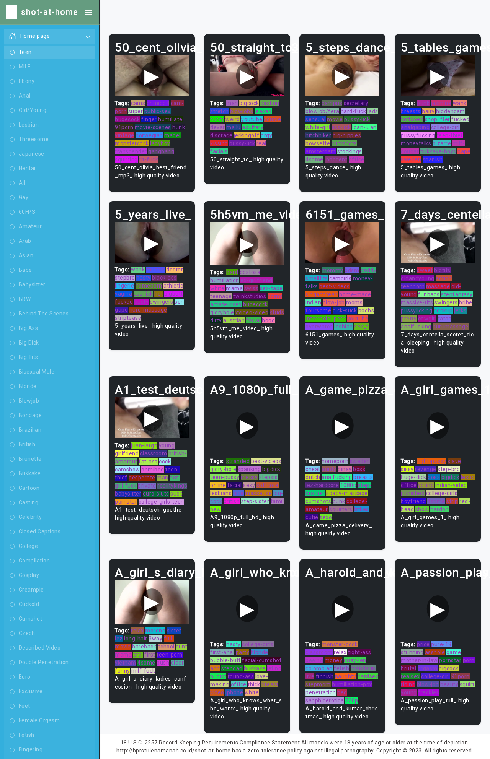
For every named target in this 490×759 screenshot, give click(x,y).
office (356, 159)
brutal (408, 668)
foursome (318, 310)
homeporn (149, 286)
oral (138, 655)
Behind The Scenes (44, 313)
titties (361, 509)
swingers (161, 302)
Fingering (31, 749)
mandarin (363, 668)
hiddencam (450, 111)
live (309, 676)
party (243, 652)
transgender (131, 151)
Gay (24, 197)
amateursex (226, 304)
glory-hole (223, 469)
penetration (320, 692)
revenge (425, 469)
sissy (407, 469)
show (422, 509)
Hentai (27, 168)
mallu (233, 127)
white (217, 288)
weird (232, 119)
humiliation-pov (352, 684)
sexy (249, 485)
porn (469, 660)
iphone (234, 692)
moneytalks (416, 143)
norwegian (149, 135)
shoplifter (437, 119)
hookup (443, 310)
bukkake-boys (438, 151)
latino (274, 668)
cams (138, 103)
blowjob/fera (322, 111)
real (261, 143)
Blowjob (29, 401)
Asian (26, 255)
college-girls (442, 493)
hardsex (368, 676)
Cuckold (29, 604)
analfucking (416, 326)
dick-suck (345, 310)
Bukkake (30, 473)
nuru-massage (148, 310)
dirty (216, 320)
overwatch (319, 326)
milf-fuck (143, 671)
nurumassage (451, 326)
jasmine (441, 103)
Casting (29, 502)
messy (249, 477)
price (423, 644)
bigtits (442, 270)
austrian (234, 320)
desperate (142, 478)
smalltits (316, 278)
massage (438, 286)
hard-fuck (353, 111)
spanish (433, 159)
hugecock (127, 119)
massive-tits (417, 302)
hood (268, 320)
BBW (25, 299)
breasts (411, 111)
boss (359, 469)
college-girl (445, 127)
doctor (174, 270)
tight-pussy (431, 461)
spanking (249, 469)
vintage (124, 135)
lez (119, 638)
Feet (24, 706)
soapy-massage (347, 493)
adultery (252, 127)
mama (234, 288)
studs (277, 312)
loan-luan (364, 127)
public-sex (157, 111)
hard (232, 272)
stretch (219, 111)
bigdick (271, 469)
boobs (366, 310)
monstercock (132, 143)
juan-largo (144, 445)
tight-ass (359, 652)
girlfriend (127, 453)
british (232, 501)
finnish (325, 676)
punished (413, 493)
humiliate (170, 119)
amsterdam (320, 151)
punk (423, 103)
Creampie (31, 590)
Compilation (34, 560)
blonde (259, 652)
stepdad (232, 668)
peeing (314, 660)
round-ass (241, 676)
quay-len (355, 660)
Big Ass (28, 328)
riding (408, 684)
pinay (345, 469)
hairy (428, 111)
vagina (123, 294)
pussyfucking (418, 135)
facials (219, 151)
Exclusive (31, 691)
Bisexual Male (37, 372)
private (147, 486)
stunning (412, 652)
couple (272, 119)
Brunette (30, 459)
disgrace (221, 135)
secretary (356, 103)
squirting (126, 159)
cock (165, 461)
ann (215, 668)
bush (163, 663)
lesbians (221, 493)
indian (313, 302)
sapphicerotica (324, 700)
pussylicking (416, 310)
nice (238, 493)
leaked (263, 111)
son (179, 302)
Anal (25, 96)
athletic (173, 286)
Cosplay (29, 575)
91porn (124, 127)
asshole (435, 652)
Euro (25, 677)
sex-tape (271, 288)
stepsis (268, 477)
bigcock (249, 103)
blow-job (334, 302)
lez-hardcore (322, 485)
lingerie (124, 286)
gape (463, 151)
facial (253, 320)
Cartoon (29, 488)
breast (269, 684)
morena (155, 630)
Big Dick (29, 343)
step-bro (449, 469)
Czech (27, 633)
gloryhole (222, 312)
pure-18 (441, 644)
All (22, 183)
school (166, 647)
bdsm (352, 270)
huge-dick (413, 477)
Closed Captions (40, 531)
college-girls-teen (161, 502)
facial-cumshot (261, 660)
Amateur (30, 226)
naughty (345, 676)
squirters (341, 509)
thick (254, 684)
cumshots (344, 143)
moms (354, 302)
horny (275, 296)
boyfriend (413, 501)
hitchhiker (318, 135)
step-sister (255, 501)
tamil (277, 501)
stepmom (318, 684)
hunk (178, 127)
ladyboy (160, 143)
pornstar (126, 502)
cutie (311, 517)
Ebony (27, 81)
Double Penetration (44, 662)
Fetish (26, 735)
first (149, 655)
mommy (332, 270)
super (135, 111)
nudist (218, 676)
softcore (267, 485)
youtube (252, 119)
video (217, 692)
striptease (128, 318)
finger (149, 119)
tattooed (412, 119)
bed (342, 692)
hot (158, 294)
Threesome (34, 139)
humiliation (224, 280)
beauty (449, 684)
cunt (181, 647)
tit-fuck (148, 159)
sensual (315, 119)
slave (454, 461)
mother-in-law (419, 660)
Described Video (40, 648)
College (28, 546)
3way (155, 638)
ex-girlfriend (256, 280)
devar (217, 127)
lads (373, 111)
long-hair (135, 638)
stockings (349, 151)
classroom (153, 453)
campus (332, 103)
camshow (127, 469)
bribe (465, 302)
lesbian (343, 326)
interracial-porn (325, 318)
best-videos (334, 286)
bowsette (317, 143)
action (444, 278)
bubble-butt (225, 660)
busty (141, 302)
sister (174, 630)
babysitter (128, 494)
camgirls (340, 278)
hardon (439, 509)
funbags (429, 294)
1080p (348, 485)
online (218, 485)
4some (314, 159)
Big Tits (28, 357)
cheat (312, 469)
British (27, 444)
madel (172, 135)
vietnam (125, 663)
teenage (221, 296)
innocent (336, 159)
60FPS (27, 212)
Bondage (30, 415)
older (177, 663)
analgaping (415, 127)
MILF (25, 66)
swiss (251, 288)
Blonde (28, 386)
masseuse (258, 493)
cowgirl (427, 318)
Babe (25, 270)
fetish (341, 668)
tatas (445, 318)
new (215, 509)
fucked (460, 119)
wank (460, 103)
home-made (355, 294)
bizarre (442, 143)
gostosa (250, 272)
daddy (369, 270)
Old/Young (33, 110)
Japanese (31, 154)
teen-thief (450, 135)
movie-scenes (153, 127)
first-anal (222, 652)
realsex (410, 676)
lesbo (468, 477)
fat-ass (148, 461)
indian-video (451, 485)
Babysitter (32, 284)
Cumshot (30, 619)
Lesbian (29, 125)
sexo (326, 517)
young (167, 445)
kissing (219, 143)
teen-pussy (224, 477)
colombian (319, 668)
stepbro (125, 278)
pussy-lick (242, 143)
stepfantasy (457, 294)
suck (176, 494)
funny (122, 671)
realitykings (172, 486)
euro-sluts (156, 494)
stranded (238, 461)
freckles (428, 692)
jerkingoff (247, 135)
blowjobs (241, 111)
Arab (25, 241)
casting (269, 103)
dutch (312, 477)
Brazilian (30, 430)
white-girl (317, 127)
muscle (155, 270)
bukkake (255, 668)
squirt (467, 684)
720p (351, 700)
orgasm (428, 668)
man (232, 103)
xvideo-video (251, 312)
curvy (217, 119)
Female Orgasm (39, 720)
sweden (411, 159)
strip (452, 501)
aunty (329, 469)
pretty (408, 318)
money (334, 660)
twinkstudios (249, 296)
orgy (266, 135)
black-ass (164, 278)
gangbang (161, 151)
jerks (460, 310)
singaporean (321, 294)
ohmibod (158, 103)
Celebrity (30, 517)
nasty (143, 278)
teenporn (413, 286)
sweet (425, 270)
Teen (25, 52)
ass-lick (341, 127)
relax (137, 630)
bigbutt (173, 294)
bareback (144, 647)
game (453, 652)
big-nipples (347, 135)
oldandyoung (417, 278)
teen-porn (170, 655)
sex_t (361, 326)
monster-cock (340, 644)
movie (335, 119)
